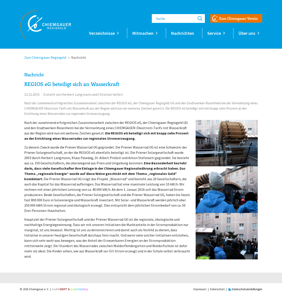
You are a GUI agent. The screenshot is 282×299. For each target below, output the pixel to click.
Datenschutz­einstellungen (246, 289)
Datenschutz (217, 289)
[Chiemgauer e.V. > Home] (45, 24)
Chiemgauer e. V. (39, 289)
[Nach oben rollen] (272, 289)
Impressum (199, 289)
